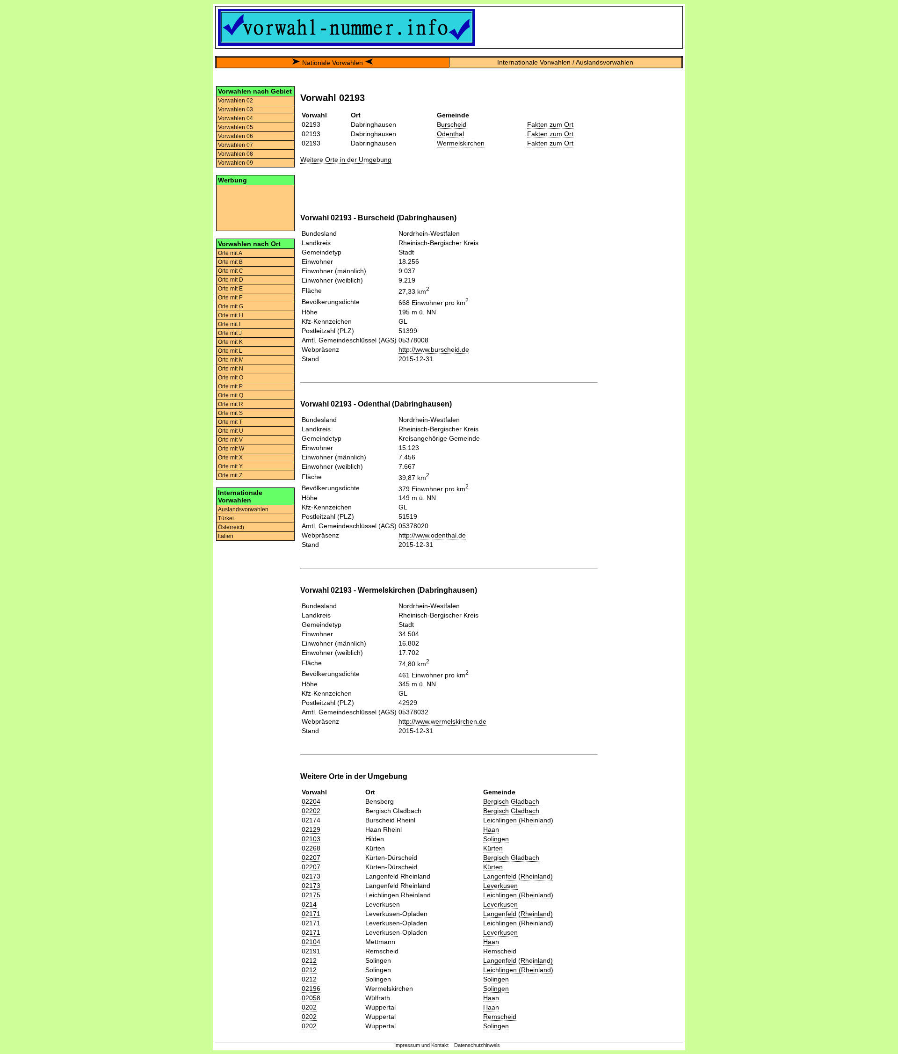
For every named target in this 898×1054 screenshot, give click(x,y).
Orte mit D (230, 279)
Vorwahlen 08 (235, 154)
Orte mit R (230, 404)
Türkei (226, 518)
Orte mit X (230, 457)
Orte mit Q (230, 395)
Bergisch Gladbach (511, 801)
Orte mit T (230, 422)
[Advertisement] (255, 207)
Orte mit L (230, 351)
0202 (309, 1007)
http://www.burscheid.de (433, 349)
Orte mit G (230, 306)
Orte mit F (230, 297)
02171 (311, 913)
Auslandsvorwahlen (243, 509)
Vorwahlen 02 (235, 100)
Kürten (493, 848)
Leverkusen (500, 885)
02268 (311, 848)
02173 (311, 876)
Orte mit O (230, 377)
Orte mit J (230, 333)
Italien (225, 536)
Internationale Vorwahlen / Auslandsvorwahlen (565, 62)
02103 (311, 839)
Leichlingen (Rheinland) (518, 820)
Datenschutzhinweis (477, 1045)
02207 (311, 857)
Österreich (231, 527)
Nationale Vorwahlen (332, 62)
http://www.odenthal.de (432, 535)
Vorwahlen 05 (235, 127)
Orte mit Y (230, 466)
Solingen (496, 839)
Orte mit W (231, 448)
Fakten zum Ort (550, 124)
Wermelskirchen (461, 143)
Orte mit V (230, 439)
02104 (311, 941)
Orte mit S (230, 413)
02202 (311, 810)
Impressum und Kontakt (421, 1045)
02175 (311, 895)
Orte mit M (231, 359)
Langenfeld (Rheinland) (518, 876)
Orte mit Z (230, 475)
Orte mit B (230, 262)
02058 (311, 998)
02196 (311, 988)
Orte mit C (230, 271)
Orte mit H (230, 315)
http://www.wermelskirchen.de (442, 721)
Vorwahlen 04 (235, 118)
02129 (311, 829)
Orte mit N (230, 368)
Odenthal (450, 134)
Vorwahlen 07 (235, 145)
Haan (491, 829)
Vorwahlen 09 (235, 163)
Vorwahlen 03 (235, 109)
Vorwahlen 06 (235, 136)
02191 (311, 951)
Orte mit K (230, 342)
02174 (311, 820)
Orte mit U (230, 431)
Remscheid (499, 951)
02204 (311, 801)
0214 (309, 904)
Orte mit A (230, 253)
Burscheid (451, 124)
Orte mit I (229, 324)
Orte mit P (230, 386)
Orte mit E (230, 288)
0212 (309, 960)
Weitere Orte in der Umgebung (345, 159)
